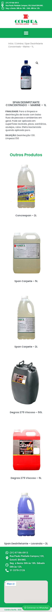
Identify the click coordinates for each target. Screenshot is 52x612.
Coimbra (19, 43)
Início (10, 43)
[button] (26, 33)
